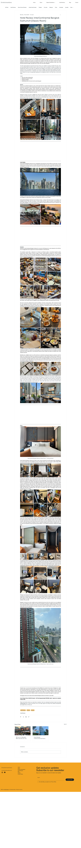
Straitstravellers (6, 2)
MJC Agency (6, 789)
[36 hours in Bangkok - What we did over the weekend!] (23, 730)
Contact (19, 772)
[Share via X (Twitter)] (23, 716)
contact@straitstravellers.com (6, 770)
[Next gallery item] (59, 182)
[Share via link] (28, 716)
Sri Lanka (45, 7)
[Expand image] (30, 109)
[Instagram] (2, 772)
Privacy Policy (20, 774)
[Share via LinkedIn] (26, 716)
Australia (66, 7)
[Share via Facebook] (20, 716)
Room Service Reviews (22, 7)
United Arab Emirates (32, 7)
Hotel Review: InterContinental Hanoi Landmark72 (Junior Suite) (40, 738)
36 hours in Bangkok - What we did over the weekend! (21, 738)
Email (39, 777)
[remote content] (40, 151)
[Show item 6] (58, 556)
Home (19, 767)
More (71, 7)
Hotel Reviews (13, 7)
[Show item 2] (30, 556)
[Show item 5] (51, 556)
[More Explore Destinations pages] (54, 2)
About (19, 768)
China (56, 7)
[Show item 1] (23, 556)
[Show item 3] (37, 556)
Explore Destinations (21, 769)
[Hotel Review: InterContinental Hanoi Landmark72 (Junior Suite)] (40, 730)
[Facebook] (5, 772)
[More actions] (60, 14)
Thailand (40, 7)
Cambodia (61, 7)
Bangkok (32, 710)
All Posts (6, 7)
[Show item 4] (44, 556)
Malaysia (51, 7)
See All (65, 724)
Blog (18, 771)
